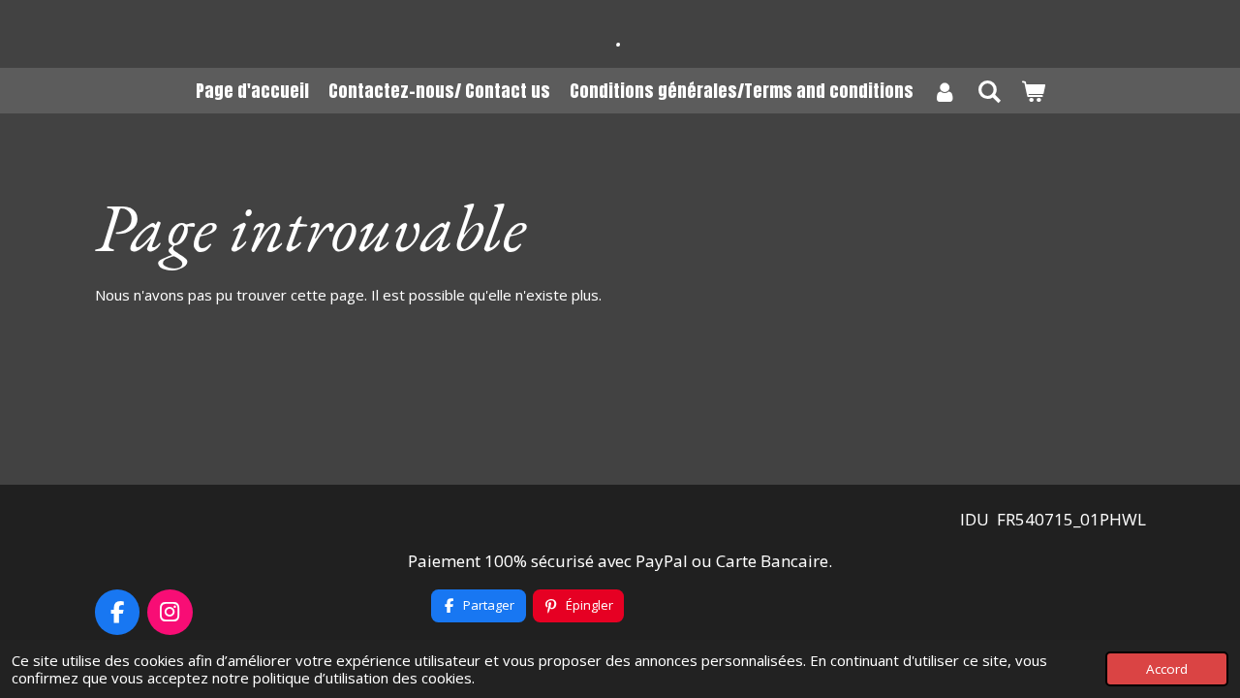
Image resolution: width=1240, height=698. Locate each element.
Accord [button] (1167, 669)
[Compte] (945, 90)
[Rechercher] (988, 90)
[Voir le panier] (1032, 90)
